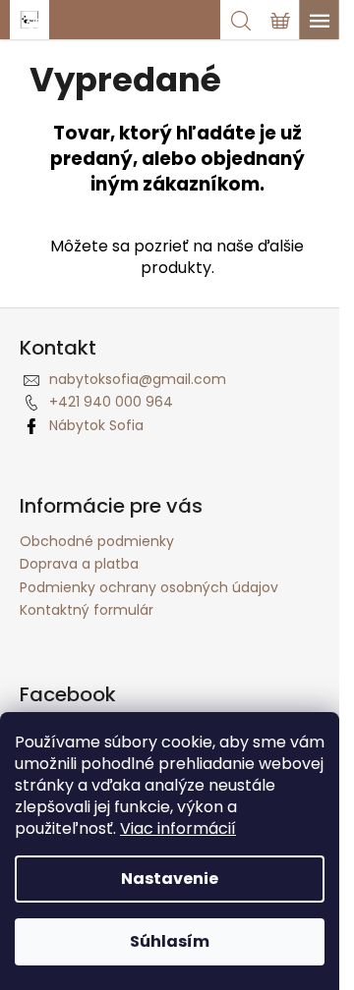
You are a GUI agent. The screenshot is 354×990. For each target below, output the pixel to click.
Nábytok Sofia (96, 425)
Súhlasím (169, 941)
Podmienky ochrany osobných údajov (149, 587)
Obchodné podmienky (97, 541)
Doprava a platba (79, 564)
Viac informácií (178, 828)
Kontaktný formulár (86, 610)
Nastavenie (169, 878)
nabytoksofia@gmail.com (137, 379)
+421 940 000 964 (111, 402)
